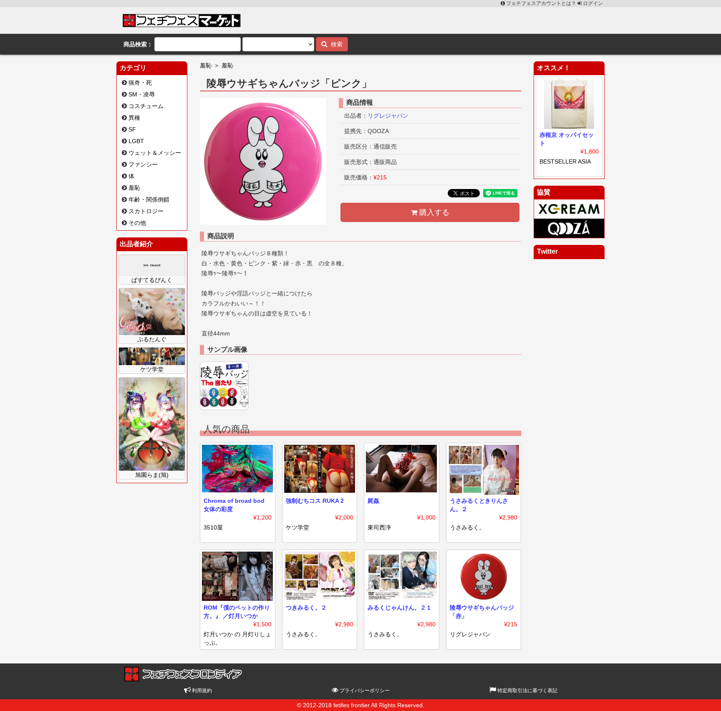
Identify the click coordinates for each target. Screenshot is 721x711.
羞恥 (134, 187)
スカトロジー (146, 211)
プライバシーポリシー (364, 690)
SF (132, 129)
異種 (134, 117)
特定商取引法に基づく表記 (526, 690)
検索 (335, 44)
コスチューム (146, 106)
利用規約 (201, 690)
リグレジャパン (388, 115)
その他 (137, 222)
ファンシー (143, 164)
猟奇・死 (140, 82)
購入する (433, 212)
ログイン (592, 3)
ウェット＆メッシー (155, 152)
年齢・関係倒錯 (149, 199)
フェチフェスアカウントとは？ (541, 3)
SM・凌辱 (142, 94)
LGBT (136, 141)
